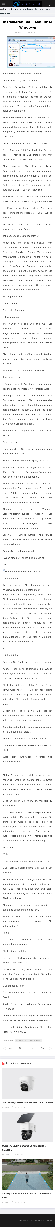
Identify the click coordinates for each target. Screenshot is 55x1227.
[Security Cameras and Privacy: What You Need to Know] (27, 1189)
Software (13, 9)
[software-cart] (27, 3)
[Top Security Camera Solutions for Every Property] (27, 1098)
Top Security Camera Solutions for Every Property (27, 1102)
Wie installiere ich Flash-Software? (28, 1041)
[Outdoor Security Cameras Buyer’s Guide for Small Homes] (27, 1142)
